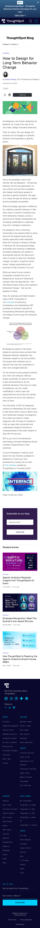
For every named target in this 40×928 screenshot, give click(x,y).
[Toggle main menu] (36, 21)
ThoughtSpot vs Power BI (28, 819)
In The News (24, 860)
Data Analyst (24, 734)
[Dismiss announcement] (38, 2)
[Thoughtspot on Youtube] (14, 707)
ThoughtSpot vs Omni (27, 813)
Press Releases (25, 840)
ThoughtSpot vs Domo (27, 809)
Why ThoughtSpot (26, 801)
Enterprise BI (8, 746)
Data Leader (24, 730)
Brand (5, 859)
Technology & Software (28, 769)
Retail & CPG (24, 757)
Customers (23, 844)
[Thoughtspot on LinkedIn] (10, 707)
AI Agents (6, 722)
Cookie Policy (20, 924)
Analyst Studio (8, 730)
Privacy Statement (26, 920)
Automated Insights (10, 738)
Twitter (5, 95)
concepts (10, 302)
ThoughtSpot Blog (20, 38)
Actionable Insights (10, 751)
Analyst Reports (8, 813)
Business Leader (26, 722)
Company (6, 53)
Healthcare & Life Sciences (26, 763)
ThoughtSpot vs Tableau (28, 825)
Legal (22, 869)
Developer (23, 738)
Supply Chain (24, 773)
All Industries (25, 785)
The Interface (10, 465)
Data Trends (7, 805)
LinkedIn (9, 95)
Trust (22, 873)
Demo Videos (7, 830)
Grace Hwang (10, 79)
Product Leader (25, 726)
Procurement (24, 781)
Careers (22, 864)
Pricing (5, 763)
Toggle (30, 21)
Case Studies (7, 821)
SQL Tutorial (7, 817)
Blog (21, 856)
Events (6, 88)
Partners (23, 852)
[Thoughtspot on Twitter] (5, 707)
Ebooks (5, 826)
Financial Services (27, 753)
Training (6, 834)
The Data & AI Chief (10, 809)
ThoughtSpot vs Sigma (28, 805)
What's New (6, 759)
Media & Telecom (26, 777)
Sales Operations (26, 742)
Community (6, 846)
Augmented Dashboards (10, 726)
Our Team (23, 835)
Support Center (25, 848)
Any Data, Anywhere (10, 742)
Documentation (8, 842)
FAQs (4, 863)
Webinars (6, 838)
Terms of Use (12, 920)
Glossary (6, 801)
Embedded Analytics (10, 734)
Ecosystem (6, 755)
